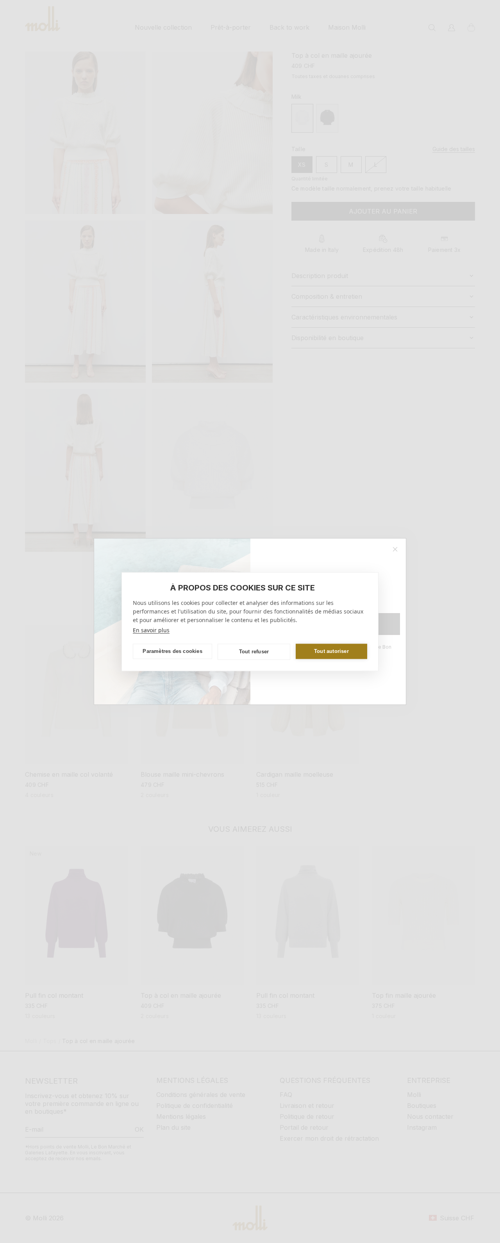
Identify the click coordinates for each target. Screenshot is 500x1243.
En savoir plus (151, 629)
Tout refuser (254, 651)
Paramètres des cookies (172, 651)
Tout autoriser (331, 651)
